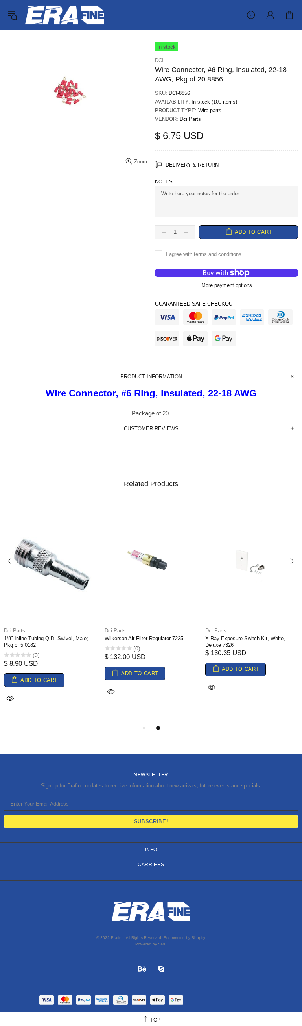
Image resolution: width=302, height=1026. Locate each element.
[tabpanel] (50, 613)
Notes (164, 182)
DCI (159, 60)
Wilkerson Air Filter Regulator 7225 (144, 638)
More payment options (226, 285)
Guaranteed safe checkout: (196, 304)
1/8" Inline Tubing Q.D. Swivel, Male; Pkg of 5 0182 (46, 641)
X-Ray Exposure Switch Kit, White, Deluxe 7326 (245, 641)
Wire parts (209, 110)
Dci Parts (190, 119)
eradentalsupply (64, 15)
